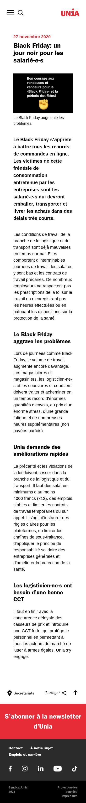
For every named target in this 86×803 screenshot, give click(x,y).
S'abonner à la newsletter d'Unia (43, 721)
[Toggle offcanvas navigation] (10, 13)
